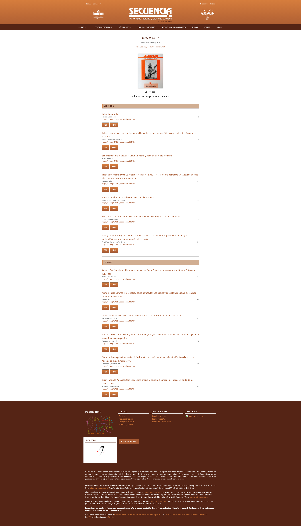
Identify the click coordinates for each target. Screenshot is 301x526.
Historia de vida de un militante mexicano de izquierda (128, 197)
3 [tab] (100, 459)
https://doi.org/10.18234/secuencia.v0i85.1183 (118, 222)
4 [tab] (102, 459)
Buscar (219, 27)
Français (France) (126, 419)
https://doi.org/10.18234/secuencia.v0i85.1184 (118, 245)
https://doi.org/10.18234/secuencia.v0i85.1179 (118, 142)
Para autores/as (159, 419)
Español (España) (94, 4)
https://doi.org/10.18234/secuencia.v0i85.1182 (118, 203)
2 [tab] (98, 459)
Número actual (125, 27)
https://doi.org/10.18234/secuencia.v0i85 (151, 47)
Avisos (207, 27)
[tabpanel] (100, 451)
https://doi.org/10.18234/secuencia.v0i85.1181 (118, 184)
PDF (105, 125)
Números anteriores (146, 27)
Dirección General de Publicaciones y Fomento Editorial (184, 515)
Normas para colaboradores (174, 27)
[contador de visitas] (195, 416)
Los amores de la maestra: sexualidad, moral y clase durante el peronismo (137, 156)
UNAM (89, 517)
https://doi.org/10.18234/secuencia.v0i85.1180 (119, 161)
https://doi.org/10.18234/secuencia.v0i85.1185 (118, 279)
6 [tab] (106, 459)
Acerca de (83, 27)
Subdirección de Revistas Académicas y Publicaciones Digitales (137, 515)
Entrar (212, 4)
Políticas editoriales (103, 27)
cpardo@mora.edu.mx (152, 492)
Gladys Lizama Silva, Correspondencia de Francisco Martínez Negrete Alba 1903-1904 (141, 315)
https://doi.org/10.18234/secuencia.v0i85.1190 (118, 389)
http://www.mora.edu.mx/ (99, 488)
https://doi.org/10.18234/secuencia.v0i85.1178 (118, 119)
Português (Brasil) (126, 422)
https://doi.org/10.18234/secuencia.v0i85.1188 (119, 344)
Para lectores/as (159, 416)
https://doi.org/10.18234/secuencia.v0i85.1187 (118, 321)
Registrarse (204, 4)
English (122, 416)
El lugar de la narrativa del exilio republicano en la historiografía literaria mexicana (141, 216)
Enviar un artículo (129, 441)
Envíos (195, 27)
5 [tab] (104, 459)
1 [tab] (96, 459)
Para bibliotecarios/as (161, 422)
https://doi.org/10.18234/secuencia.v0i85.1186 (118, 302)
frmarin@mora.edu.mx (158, 501)
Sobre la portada (110, 114)
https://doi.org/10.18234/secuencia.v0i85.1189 (118, 366)
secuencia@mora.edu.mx (199, 497)
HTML (114, 125)
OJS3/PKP (110, 517)
